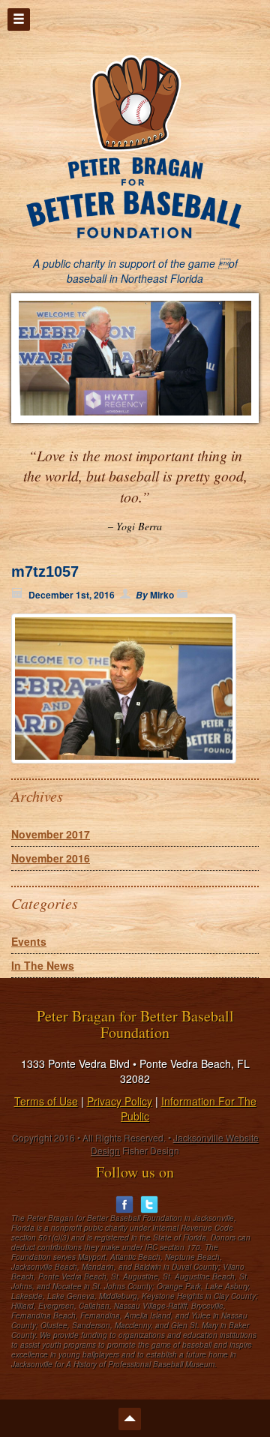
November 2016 (50, 858)
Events (28, 941)
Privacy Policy (119, 1101)
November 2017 (50, 834)
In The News (42, 965)
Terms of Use (46, 1101)
